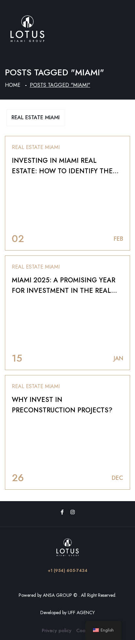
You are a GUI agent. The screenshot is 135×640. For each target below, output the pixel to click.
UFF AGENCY (81, 612)
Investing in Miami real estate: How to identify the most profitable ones (62, 171)
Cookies (84, 630)
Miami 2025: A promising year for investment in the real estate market (63, 290)
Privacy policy (56, 630)
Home (12, 85)
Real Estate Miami (35, 117)
